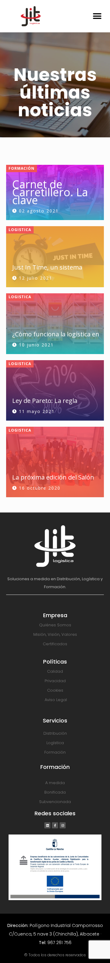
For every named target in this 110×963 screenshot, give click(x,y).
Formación (22, 168)
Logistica (20, 229)
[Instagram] (63, 825)
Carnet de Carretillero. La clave (50, 192)
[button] (97, 16)
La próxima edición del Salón (53, 477)
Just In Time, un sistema (47, 267)
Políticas (55, 661)
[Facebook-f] (55, 825)
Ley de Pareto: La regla (44, 400)
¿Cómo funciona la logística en (55, 334)
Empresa (55, 615)
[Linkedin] (47, 825)
